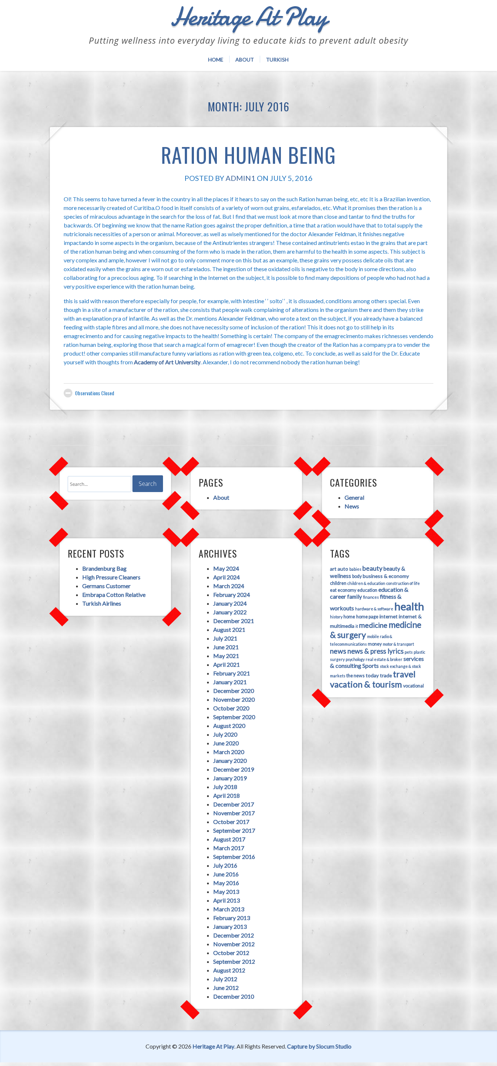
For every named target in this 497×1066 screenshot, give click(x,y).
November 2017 (234, 812)
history (336, 616)
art (333, 569)
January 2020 (230, 760)
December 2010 (233, 996)
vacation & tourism (366, 684)
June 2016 (226, 874)
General (354, 497)
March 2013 (228, 908)
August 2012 (229, 970)
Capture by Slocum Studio (319, 1046)
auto (343, 569)
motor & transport (398, 644)
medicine (373, 625)
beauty (372, 568)
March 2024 (228, 585)
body (357, 576)
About (244, 59)
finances (371, 597)
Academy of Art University (167, 361)
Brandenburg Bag (104, 568)
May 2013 (226, 891)
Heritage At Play (213, 1046)
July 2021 (225, 638)
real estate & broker (384, 659)
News (352, 506)
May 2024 (226, 568)
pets (409, 652)
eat (333, 590)
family (354, 596)
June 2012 (226, 987)
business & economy (386, 576)
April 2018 (226, 795)
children (338, 583)
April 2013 (226, 900)
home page (367, 616)
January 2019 (230, 777)
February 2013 (231, 917)
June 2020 (226, 743)
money (375, 644)
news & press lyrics (375, 651)
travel (404, 674)
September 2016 (234, 856)
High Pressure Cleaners (111, 577)
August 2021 (229, 629)
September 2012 (234, 961)
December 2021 (233, 620)
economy (347, 590)
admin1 (240, 178)
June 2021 (226, 646)
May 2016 (226, 882)
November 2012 (234, 943)
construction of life (403, 583)
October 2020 (231, 708)
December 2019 (233, 769)
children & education (366, 583)
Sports (370, 665)
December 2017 (233, 804)
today (372, 675)
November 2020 (234, 699)
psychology (355, 659)
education (367, 590)
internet (388, 616)
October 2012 (231, 952)
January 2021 (230, 681)
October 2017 (231, 821)
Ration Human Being (248, 154)
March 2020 (228, 751)
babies (355, 569)
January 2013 (230, 926)
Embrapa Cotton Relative (114, 594)
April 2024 (226, 577)
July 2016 (225, 865)
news (338, 651)
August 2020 (229, 725)
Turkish (277, 59)
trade (386, 675)
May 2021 (226, 655)
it (356, 626)
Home (215, 59)
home (349, 616)
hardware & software (374, 608)
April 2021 (226, 664)
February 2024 (231, 594)
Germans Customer (106, 585)
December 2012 (233, 935)
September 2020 (234, 716)
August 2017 (229, 839)
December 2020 (233, 690)
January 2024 (230, 603)
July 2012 (225, 978)
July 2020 (225, 734)
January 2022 (230, 612)
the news (355, 675)
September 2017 (234, 830)
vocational (413, 686)
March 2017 (228, 847)
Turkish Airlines (101, 603)
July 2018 (225, 786)
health (409, 606)
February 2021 (231, 673)
